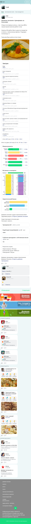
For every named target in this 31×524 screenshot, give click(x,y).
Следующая (25, 290)
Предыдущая (6, 290)
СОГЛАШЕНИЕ (5, 505)
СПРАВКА (4, 499)
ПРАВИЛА (10, 505)
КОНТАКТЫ (12, 503)
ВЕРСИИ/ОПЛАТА (6, 500)
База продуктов (19, 12)
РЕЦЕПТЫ (4, 484)
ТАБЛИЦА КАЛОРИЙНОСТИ (8, 491)
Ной (7, 7)
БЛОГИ (4, 486)
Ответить (7, 274)
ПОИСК (4, 489)
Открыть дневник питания (20, 216)
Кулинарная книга (9, 12)
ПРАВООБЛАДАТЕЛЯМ (7, 496)
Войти (27, 2)
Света (3, 271)
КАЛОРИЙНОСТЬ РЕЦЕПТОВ (8, 494)
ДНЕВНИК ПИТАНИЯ (6, 481)
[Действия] (28, 268)
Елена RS (8, 277)
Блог (2, 12)
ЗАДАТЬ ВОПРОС (6, 503)
